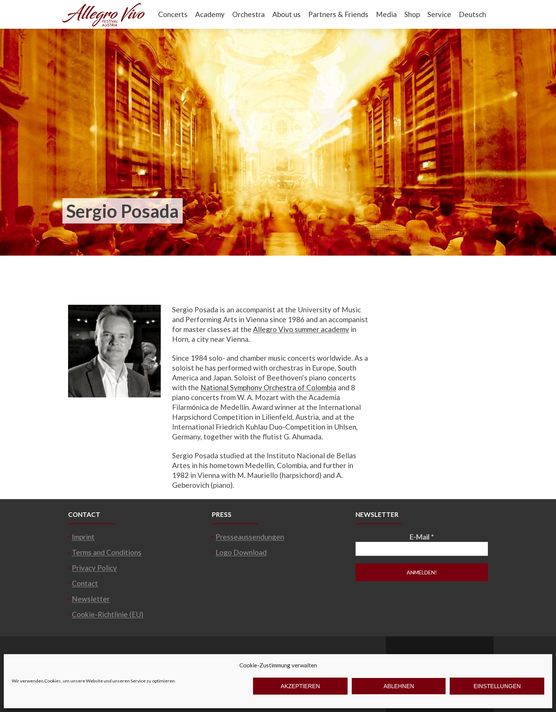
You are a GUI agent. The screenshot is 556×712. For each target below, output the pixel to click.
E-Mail (422, 536)
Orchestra (248, 14)
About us (286, 14)
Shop (412, 14)
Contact (85, 583)
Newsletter (91, 598)
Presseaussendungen (250, 536)
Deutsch (472, 14)
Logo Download (241, 552)
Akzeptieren (300, 686)
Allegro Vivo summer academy (301, 329)
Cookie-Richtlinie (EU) (107, 614)
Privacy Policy (94, 567)
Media (386, 14)
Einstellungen (497, 686)
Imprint (83, 536)
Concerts (173, 14)
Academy (210, 14)
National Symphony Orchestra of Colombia (268, 387)
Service (439, 14)
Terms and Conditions (106, 552)
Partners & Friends (338, 14)
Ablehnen (399, 686)
